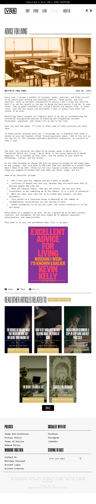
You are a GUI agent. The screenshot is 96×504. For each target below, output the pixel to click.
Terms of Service (14, 441)
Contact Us (11, 457)
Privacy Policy (13, 438)
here (65, 222)
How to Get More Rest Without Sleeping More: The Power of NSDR (48, 334)
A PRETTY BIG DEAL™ (59, 488)
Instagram (53, 438)
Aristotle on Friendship (63, 387)
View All (48, 408)
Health (77, 350)
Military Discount (15, 461)
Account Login (12, 465)
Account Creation (14, 468)
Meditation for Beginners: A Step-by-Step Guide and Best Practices (77, 334)
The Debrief (54, 10)
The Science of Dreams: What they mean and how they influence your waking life (18, 334)
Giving (35, 10)
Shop (28, 10)
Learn (44, 10)
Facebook (53, 434)
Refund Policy (12, 445)
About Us (66, 10)
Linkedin (53, 441)
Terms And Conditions (17, 434)
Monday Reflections (18, 84)
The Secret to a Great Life (33, 387)
